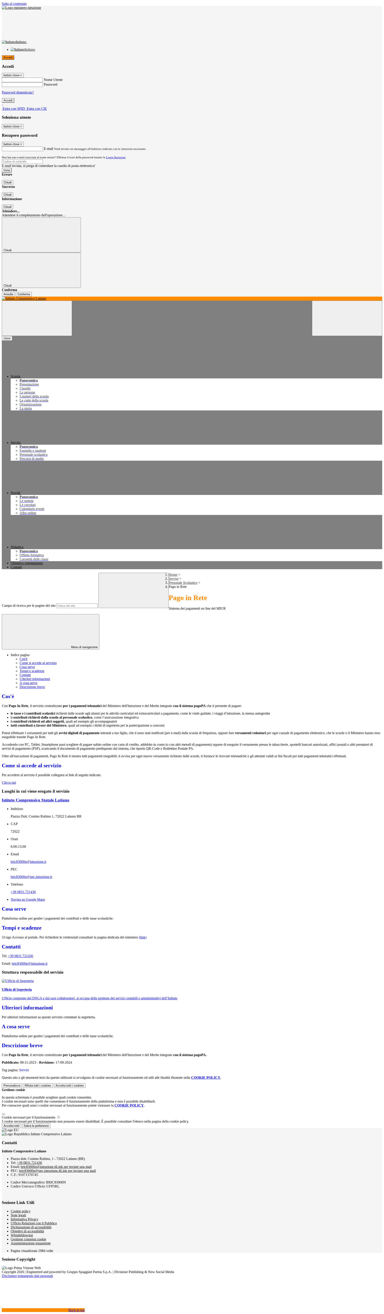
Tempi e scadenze (32, 671)
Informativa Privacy (24, 1219)
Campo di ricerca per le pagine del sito (29, 605)
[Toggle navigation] (37, 318)
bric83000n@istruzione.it (28, 862)
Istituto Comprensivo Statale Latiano (35, 800)
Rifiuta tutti (38, 1085)
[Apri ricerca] (347, 318)
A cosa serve (28, 683)
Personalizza (12, 1085)
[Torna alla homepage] (192, 299)
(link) (142, 937)
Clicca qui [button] (9, 782)
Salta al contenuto (14, 4)
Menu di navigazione (84, 647)
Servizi (173, 579)
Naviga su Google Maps (28, 899)
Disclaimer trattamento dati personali (27, 1276)
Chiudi (8, 182)
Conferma (24, 294)
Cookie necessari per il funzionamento (29, 1117)
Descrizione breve (32, 687)
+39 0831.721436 (23, 892)
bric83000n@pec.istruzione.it (31, 877)
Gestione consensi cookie (28, 1239)
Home (173, 575)
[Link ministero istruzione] (21, 8)
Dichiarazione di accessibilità (31, 1227)
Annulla (8, 294)
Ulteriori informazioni (35, 679)
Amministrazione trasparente (31, 1243)
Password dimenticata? (18, 92)
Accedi (8, 57)
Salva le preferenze (36, 1125)
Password (50, 84)
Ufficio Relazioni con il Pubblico (34, 1223)
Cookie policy (20, 1211)
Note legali (18, 1215)
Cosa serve (27, 667)
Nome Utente (53, 80)
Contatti (25, 675)
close (7, 338)
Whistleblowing (22, 1235)
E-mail (48, 149)
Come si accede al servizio (38, 663)
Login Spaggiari (116, 157)
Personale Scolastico (183, 583)
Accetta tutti (70, 1085)
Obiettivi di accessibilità (27, 1231)
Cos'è (23, 659)
